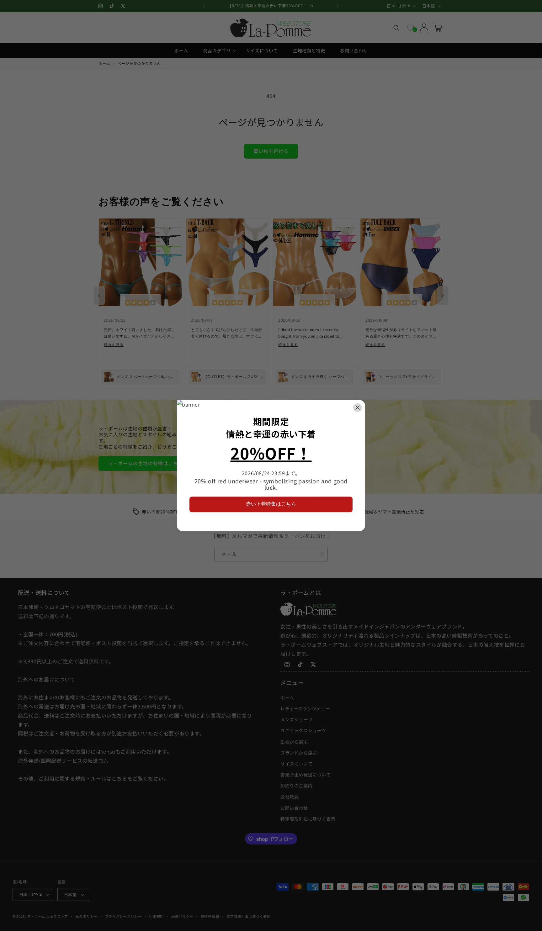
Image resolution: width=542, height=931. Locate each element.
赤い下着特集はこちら (271, 504)
